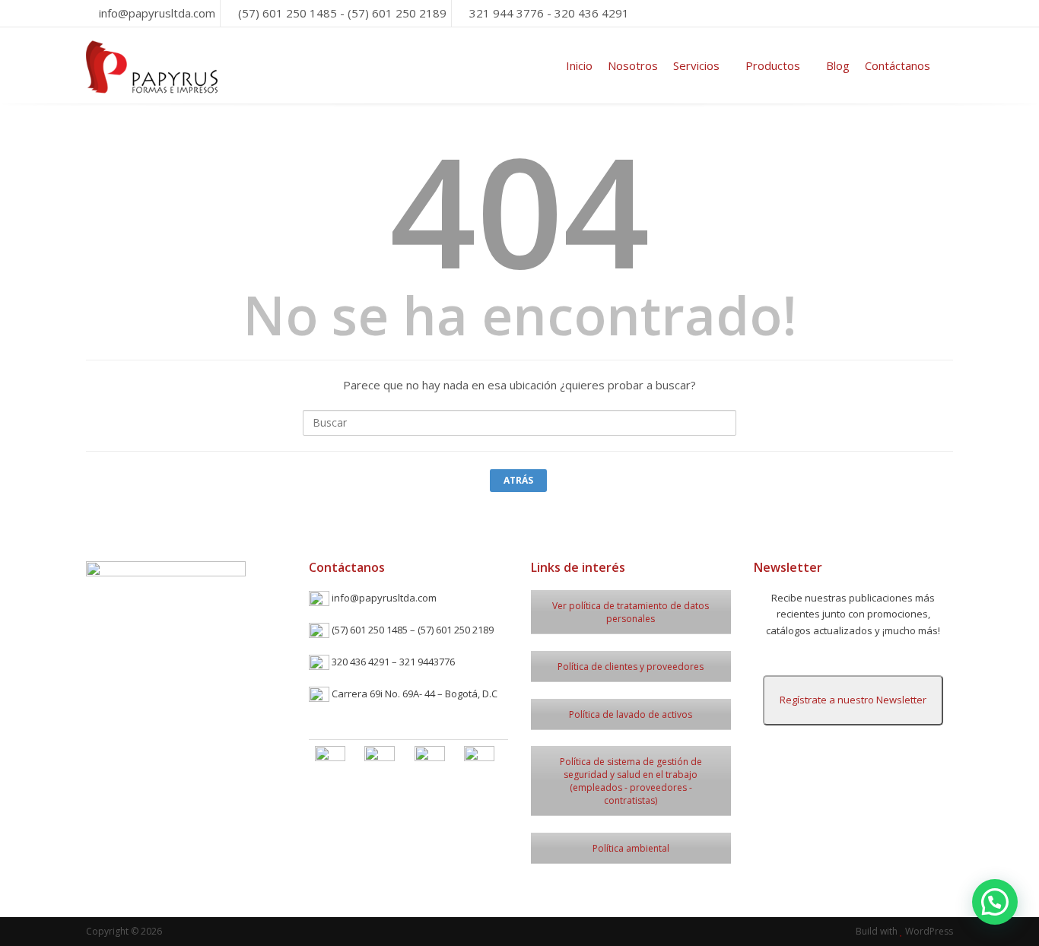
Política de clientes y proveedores (631, 666)
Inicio (579, 65)
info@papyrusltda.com (157, 13)
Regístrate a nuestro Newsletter (853, 699)
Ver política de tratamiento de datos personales (630, 612)
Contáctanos (897, 65)
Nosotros (633, 65)
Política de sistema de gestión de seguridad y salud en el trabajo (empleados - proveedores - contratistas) (631, 781)
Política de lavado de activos (630, 714)
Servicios (696, 65)
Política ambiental (631, 848)
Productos (772, 65)
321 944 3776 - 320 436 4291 (549, 13)
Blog (838, 65)
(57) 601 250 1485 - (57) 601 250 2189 (342, 13)
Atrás (518, 480)
